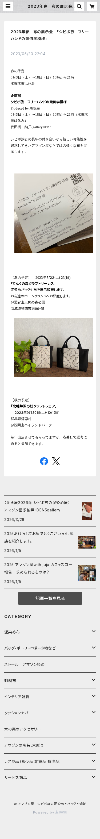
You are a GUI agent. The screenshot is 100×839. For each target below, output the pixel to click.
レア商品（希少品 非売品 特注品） (33, 761)
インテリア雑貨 (17, 696)
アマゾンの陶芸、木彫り (24, 745)
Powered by (44, 812)
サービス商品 (15, 777)
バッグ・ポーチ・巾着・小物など (30, 648)
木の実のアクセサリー (22, 729)
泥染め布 (12, 632)
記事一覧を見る (50, 598)
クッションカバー (18, 713)
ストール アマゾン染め (24, 664)
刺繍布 (10, 680)
